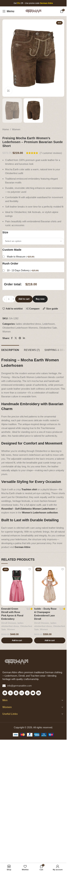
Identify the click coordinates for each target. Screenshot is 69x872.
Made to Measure (20, 256)
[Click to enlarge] (8, 90)
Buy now (40, 299)
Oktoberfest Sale (48, 327)
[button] (17, 640)
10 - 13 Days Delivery (23, 270)
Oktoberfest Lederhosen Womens (20, 327)
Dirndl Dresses (8, 623)
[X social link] (16, 338)
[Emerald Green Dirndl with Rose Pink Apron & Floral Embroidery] (17, 586)
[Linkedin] (38, 693)
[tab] (10, 349)
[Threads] (27, 693)
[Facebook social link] (12, 338)
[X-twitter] (10, 693)
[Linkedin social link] (24, 338)
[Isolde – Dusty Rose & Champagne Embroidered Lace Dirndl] (49, 586)
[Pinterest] (16, 693)
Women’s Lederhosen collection (40, 512)
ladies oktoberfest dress (28, 323)
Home (5, 129)
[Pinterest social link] (20, 338)
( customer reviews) (51, 153)
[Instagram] (21, 693)
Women (16, 129)
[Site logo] (33, 11)
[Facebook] (4, 693)
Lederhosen (48, 323)
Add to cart (23, 299)
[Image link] (16, 661)
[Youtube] (32, 693)
